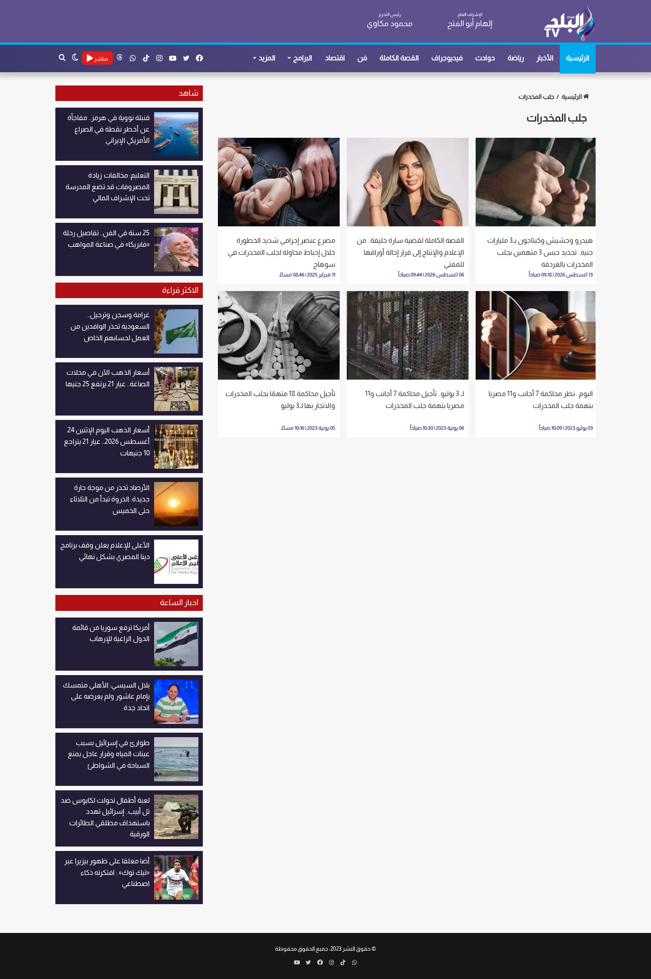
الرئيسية (577, 58)
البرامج (302, 58)
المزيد (267, 58)
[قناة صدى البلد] (569, 22)
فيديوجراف (447, 58)
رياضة (516, 58)
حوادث (485, 58)
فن (362, 58)
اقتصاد (335, 58)
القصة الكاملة (399, 58)
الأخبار (545, 58)
